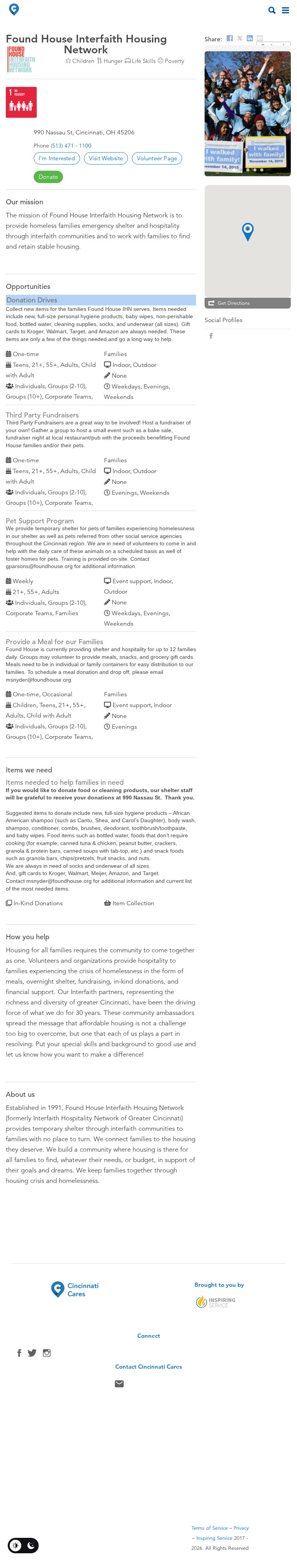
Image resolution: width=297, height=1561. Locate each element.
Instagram (47, 1355)
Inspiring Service (214, 1538)
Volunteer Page (157, 158)
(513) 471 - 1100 (71, 145)
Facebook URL (211, 336)
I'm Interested (57, 158)
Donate (48, 176)
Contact (119, 1386)
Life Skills (143, 60)
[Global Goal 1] (21, 102)
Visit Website (106, 158)
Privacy (241, 1528)
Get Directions (234, 303)
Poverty (174, 60)
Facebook (19, 1355)
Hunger (113, 60)
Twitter (32, 1355)
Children (83, 60)
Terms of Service (209, 1528)
